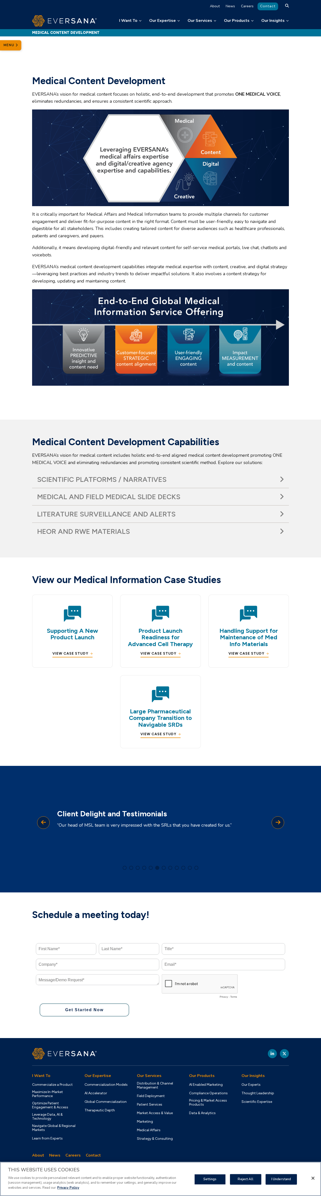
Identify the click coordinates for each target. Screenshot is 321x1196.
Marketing (145, 1122)
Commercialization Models (106, 1085)
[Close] (312, 1178)
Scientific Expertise (257, 1102)
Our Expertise (162, 20)
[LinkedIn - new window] (272, 1053)
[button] (125, 868)
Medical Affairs (148, 1130)
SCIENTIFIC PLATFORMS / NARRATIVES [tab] (102, 479)
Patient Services (149, 1105)
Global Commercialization (106, 1102)
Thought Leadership (258, 1093)
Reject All (245, 1179)
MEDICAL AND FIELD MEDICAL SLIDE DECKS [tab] (108, 496)
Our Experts (251, 1085)
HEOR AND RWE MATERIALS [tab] (83, 531)
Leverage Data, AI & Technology (47, 1117)
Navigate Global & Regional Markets (53, 1128)
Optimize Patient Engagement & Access (50, 1105)
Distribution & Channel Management (155, 1085)
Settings (209, 1179)
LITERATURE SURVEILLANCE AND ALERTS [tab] (106, 514)
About (215, 6)
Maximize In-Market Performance (47, 1094)
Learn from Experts (47, 1138)
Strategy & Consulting (155, 1139)
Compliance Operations (208, 1093)
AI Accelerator (96, 1093)
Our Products (237, 20)
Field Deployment (151, 1096)
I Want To (128, 20)
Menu (10, 45)
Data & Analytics (202, 1113)
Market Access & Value (155, 1113)
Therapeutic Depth (100, 1110)
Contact (268, 6)
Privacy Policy (68, 1187)
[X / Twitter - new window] (284, 1053)
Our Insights (273, 20)
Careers (247, 6)
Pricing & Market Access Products (208, 1103)
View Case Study (70, 653)
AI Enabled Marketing (206, 1085)
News (230, 6)
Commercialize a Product (52, 1085)
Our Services (200, 20)
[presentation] (43, 822)
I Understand (281, 1179)
